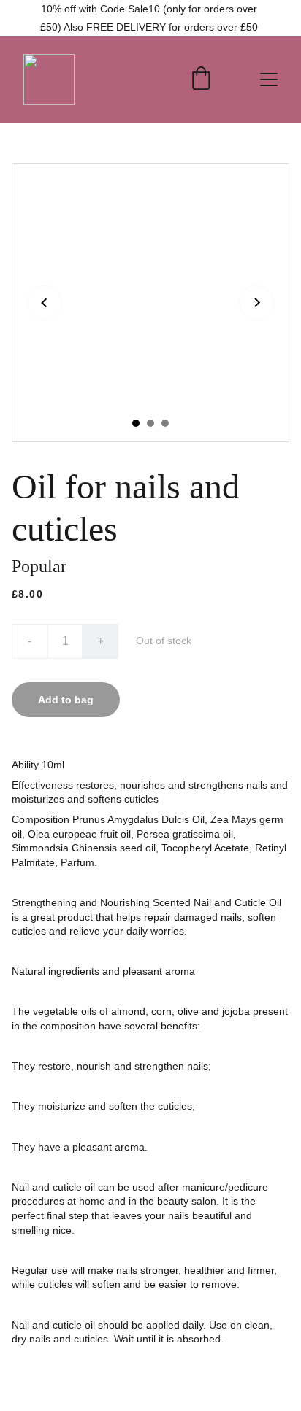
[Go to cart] (200, 79)
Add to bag (66, 700)
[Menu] (269, 79)
